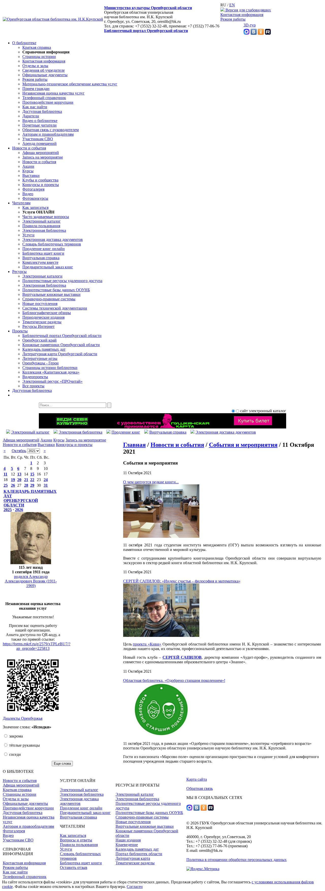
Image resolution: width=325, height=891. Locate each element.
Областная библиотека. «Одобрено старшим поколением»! (174, 680)
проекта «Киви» (147, 644)
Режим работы (233, 19)
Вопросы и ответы (76, 840)
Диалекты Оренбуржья (22, 718)
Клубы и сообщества (40, 180)
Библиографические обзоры (46, 313)
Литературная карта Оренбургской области (59, 354)
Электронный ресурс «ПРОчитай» (52, 381)
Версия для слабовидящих (247, 10)
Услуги (28, 235)
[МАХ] (246, 33)
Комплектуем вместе (40, 262)
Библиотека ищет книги (43, 253)
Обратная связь (199, 788)
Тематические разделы (41, 322)
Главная (134, 444)
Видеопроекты (35, 377)
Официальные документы (45, 75)
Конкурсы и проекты (40, 184)
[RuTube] (268, 33)
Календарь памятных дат (44, 349)
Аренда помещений (39, 143)
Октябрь (19, 451)
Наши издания (128, 840)
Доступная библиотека (42, 111)
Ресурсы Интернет (38, 326)
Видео (27, 194)
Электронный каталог (41, 221)
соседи (14, 754)
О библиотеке (24, 43)
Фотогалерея (33, 189)
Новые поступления (39, 303)
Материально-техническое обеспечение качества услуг (69, 84)
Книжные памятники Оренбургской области (61, 345)
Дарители (30, 116)
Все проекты (33, 386)
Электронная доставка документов (52, 239)
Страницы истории (39, 56)
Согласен (135, 886)
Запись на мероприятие (42, 157)
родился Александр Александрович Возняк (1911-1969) (31, 581)
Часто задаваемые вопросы (45, 216)
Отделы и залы (35, 66)
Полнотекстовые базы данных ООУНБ (56, 290)
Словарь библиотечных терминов (51, 244)
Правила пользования (41, 226)
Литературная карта (133, 858)
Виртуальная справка (40, 258)
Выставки (31, 175)
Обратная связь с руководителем (50, 130)
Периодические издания (43, 317)
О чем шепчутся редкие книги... (151, 482)
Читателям (21, 203)
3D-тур (249, 25)
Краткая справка (36, 47)
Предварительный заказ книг (47, 267)
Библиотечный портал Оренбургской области (146, 30)
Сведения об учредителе (43, 70)
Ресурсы (19, 271)
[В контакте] (254, 33)
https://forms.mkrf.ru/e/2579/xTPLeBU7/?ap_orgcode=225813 (36, 646)
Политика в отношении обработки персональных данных (236, 859)
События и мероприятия (243, 444)
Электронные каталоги (42, 276)
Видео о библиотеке (39, 120)
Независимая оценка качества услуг (53, 93)
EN (232, 5)
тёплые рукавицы (24, 745)
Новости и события (29, 148)
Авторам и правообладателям (48, 134)
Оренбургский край (39, 340)
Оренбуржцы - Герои (40, 363)
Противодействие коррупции (47, 102)
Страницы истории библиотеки (49, 367)
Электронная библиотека (44, 230)
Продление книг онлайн (43, 249)
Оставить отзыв (73, 867)
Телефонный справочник (44, 98)
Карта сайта (196, 779)
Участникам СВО (37, 139)
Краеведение (127, 844)
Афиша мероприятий (40, 152)
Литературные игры (39, 358)
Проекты (20, 331)
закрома (15, 736)
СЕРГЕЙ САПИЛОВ (182, 657)
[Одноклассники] (261, 33)
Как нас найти (34, 107)
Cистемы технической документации (54, 308)
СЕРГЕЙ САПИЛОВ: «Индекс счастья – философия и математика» (181, 581)
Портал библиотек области (139, 854)
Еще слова (62, 763)
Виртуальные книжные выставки (51, 294)
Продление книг (125, 432)
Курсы (28, 171)
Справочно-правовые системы (48, 299)
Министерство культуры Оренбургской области (148, 8)
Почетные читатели (39, 125)
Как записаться (35, 207)
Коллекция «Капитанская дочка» (50, 372)
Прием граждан (36, 88)
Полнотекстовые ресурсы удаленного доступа (62, 281)
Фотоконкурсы (35, 198)
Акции (28, 166)
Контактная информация (241, 14)
